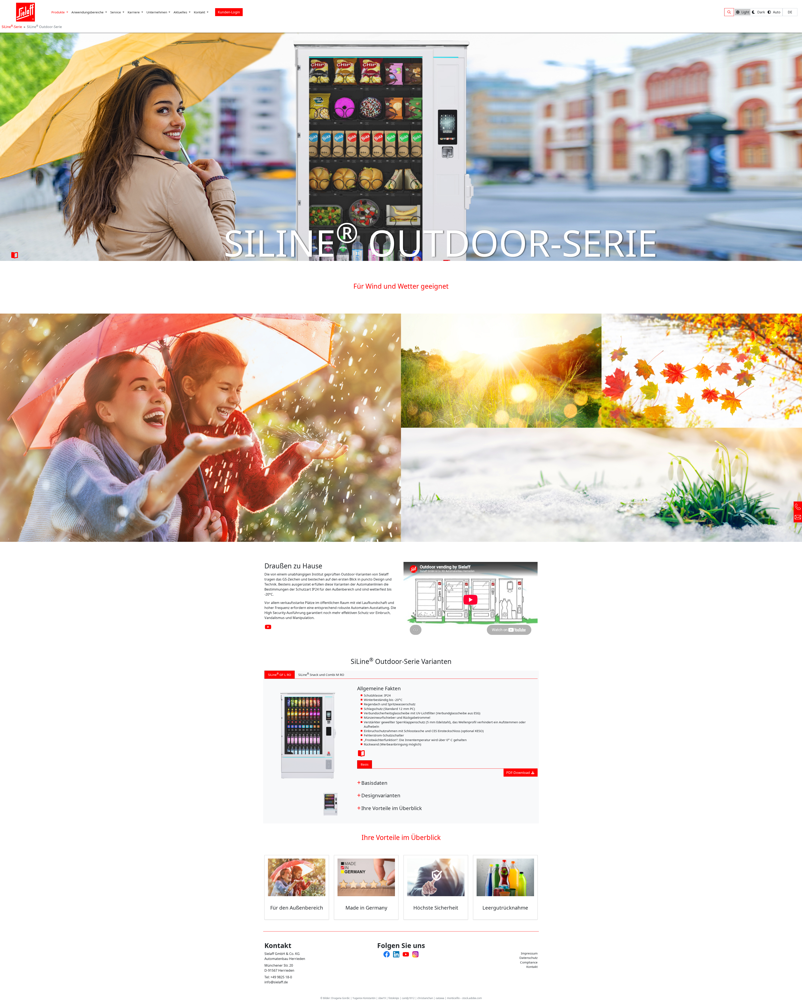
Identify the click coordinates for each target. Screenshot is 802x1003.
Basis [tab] (364, 764)
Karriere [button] (134, 12)
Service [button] (116, 12)
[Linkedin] (396, 954)
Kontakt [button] (200, 12)
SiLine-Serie (12, 26)
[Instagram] (415, 954)
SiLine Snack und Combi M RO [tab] (321, 674)
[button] (729, 12)
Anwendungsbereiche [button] (87, 12)
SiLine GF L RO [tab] (279, 674)
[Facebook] (386, 954)
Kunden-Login (229, 12)
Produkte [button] (58, 12)
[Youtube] (406, 954)
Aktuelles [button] (181, 12)
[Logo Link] (25, 12)
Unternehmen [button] (157, 12)
